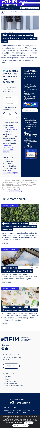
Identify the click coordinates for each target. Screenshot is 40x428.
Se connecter (10, 115)
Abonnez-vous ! (30, 110)
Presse (7, 379)
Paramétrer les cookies (20, 425)
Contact (8, 377)
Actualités (9, 12)
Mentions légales (11, 383)
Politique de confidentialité (14, 386)
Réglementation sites (21, 12)
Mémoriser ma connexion (9, 109)
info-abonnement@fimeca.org (11, 190)
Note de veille (6, 282)
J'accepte (28, 422)
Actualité (5, 243)
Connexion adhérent (30, 8)
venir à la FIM (12, 366)
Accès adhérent (11, 381)
